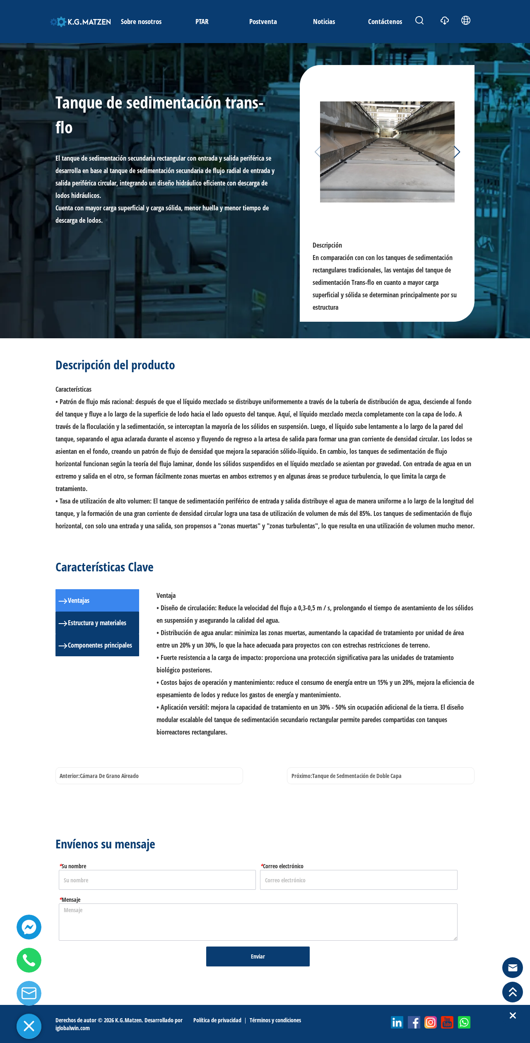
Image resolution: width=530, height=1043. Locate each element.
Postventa (263, 21)
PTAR (202, 21)
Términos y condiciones (275, 1020)
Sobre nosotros (141, 21)
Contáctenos (385, 21)
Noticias (324, 21)
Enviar (258, 956)
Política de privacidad (217, 1020)
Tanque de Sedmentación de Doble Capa (357, 776)
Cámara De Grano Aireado (109, 776)
